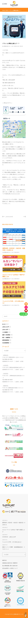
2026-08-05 (4, 534)
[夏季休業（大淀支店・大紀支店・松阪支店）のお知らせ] (14, 237)
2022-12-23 (16, 46)
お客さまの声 (5, 327)
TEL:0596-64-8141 (7, 359)
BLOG (7, 10)
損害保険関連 (5, 340)
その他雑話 (5, 332)
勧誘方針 (4, 560)
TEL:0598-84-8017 (7, 379)
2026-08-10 (16, 252)
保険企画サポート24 (8, 46)
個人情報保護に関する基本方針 (10, 565)
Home (3, 10)
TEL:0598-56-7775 (7, 390)
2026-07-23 (4, 544)
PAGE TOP (26, 613)
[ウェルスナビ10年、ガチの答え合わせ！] (14, 290)
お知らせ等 (5, 329)
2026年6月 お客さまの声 (9, 537)
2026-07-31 (16, 305)
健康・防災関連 (6, 335)
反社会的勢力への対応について (10, 568)
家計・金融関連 (6, 337)
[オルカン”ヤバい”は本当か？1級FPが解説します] (14, 263)
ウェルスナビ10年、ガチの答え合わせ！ (12, 542)
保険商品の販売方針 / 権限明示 (10, 563)
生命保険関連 (5, 343)
